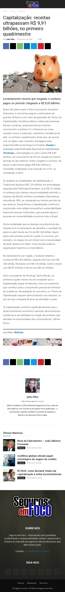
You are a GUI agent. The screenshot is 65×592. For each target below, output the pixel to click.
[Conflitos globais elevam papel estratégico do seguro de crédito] (9, 460)
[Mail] (38, 420)
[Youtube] (57, 572)
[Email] (48, 46)
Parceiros (44, 583)
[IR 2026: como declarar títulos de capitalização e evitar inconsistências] (9, 475)
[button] (5, 4)
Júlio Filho (10, 39)
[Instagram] (26, 420)
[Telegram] (34, 46)
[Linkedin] (27, 46)
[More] (55, 46)
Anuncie (20, 583)
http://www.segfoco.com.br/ (32, 401)
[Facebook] (6, 46)
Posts (13, 11)
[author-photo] (32, 392)
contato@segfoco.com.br (37, 551)
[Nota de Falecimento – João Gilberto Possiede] (9, 445)
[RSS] (41, 572)
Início (5, 11)
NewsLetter (32, 583)
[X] (13, 46)
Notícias (22, 11)
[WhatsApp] (20, 46)
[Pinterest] (41, 46)
